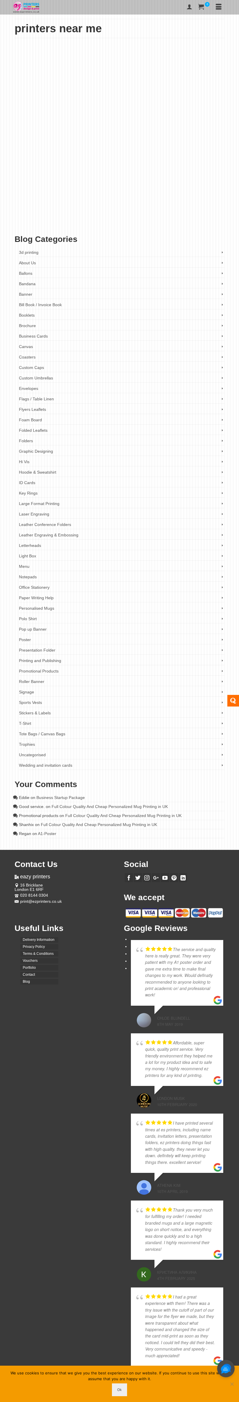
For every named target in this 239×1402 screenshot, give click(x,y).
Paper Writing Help (36, 597)
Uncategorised (32, 754)
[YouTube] (165, 877)
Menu (24, 566)
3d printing (28, 252)
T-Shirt (25, 723)
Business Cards (33, 336)
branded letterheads (36, 220)
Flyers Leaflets (32, 409)
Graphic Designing (36, 451)
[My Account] (189, 7)
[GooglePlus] (156, 877)
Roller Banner (31, 681)
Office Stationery (70, 189)
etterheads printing (151, 220)
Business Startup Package (60, 797)
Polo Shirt (28, 618)
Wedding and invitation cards (45, 765)
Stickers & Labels (35, 713)
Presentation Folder (37, 650)
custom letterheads (124, 220)
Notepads (28, 577)
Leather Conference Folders (45, 524)
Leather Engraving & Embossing (48, 535)
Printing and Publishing (40, 660)
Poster (25, 639)
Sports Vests (30, 702)
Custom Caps (31, 367)
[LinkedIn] (183, 877)
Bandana (27, 283)
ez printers (173, 220)
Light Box (27, 556)
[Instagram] (147, 877)
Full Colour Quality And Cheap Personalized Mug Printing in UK (110, 806)
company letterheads (95, 220)
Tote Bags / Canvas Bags (42, 734)
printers (197, 220)
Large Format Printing (39, 503)
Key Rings (28, 493)
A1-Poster (47, 833)
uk (85, 225)
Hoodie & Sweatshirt (37, 472)
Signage (26, 692)
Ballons (25, 273)
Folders (26, 440)
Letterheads (48, 189)
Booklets (27, 315)
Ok (119, 1389)
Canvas (26, 346)
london (186, 220)
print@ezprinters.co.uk (41, 901)
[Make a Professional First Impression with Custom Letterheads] (119, 101)
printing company (36, 225)
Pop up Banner (33, 629)
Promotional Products (39, 671)
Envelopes (28, 388)
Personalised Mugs (36, 608)
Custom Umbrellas (36, 378)
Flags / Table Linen (36, 399)
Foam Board (30, 420)
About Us (27, 263)
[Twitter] (138, 877)
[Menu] (218, 7)
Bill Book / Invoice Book (40, 304)
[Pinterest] (174, 877)
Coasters (27, 357)
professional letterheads (66, 225)
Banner (25, 294)
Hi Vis (24, 461)
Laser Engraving (34, 514)
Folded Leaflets (33, 430)
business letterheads (65, 220)
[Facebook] (129, 877)
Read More (110, 206)
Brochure (27, 325)
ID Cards (27, 482)
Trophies (27, 744)
